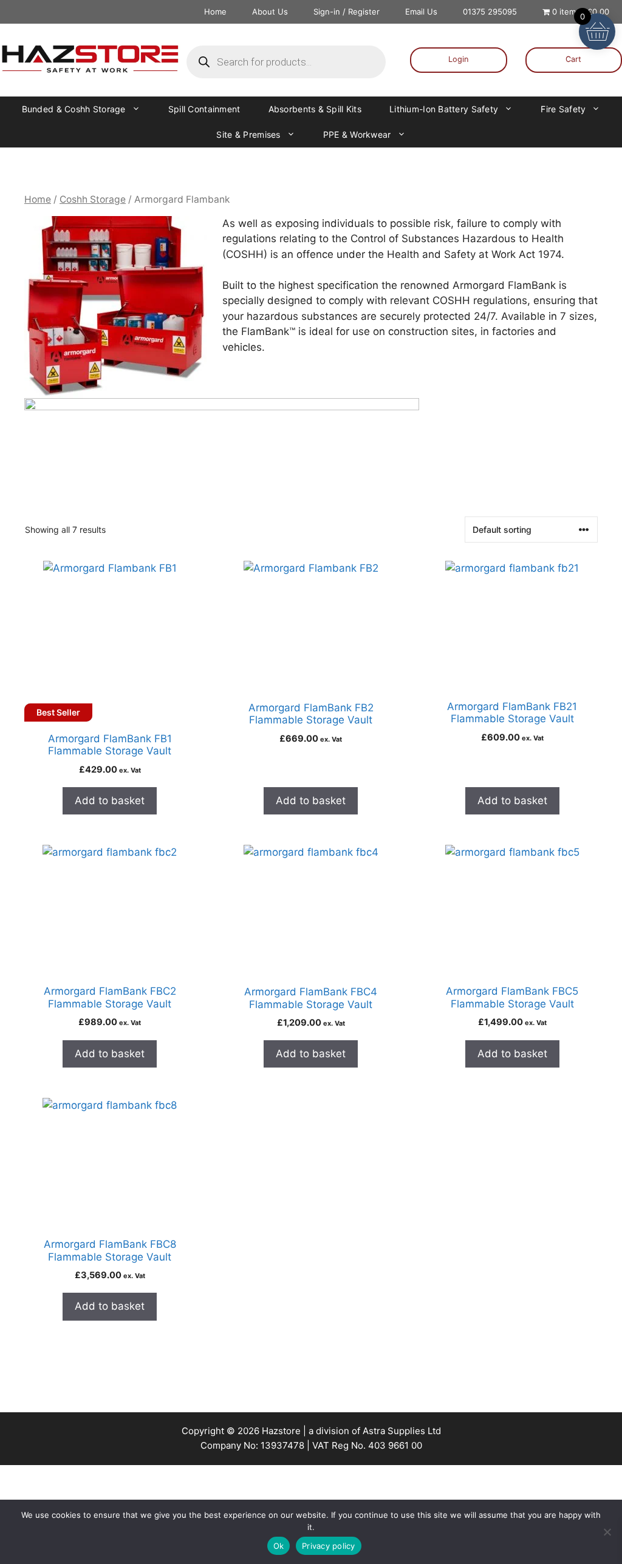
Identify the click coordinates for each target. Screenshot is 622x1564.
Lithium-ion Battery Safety (443, 109)
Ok (278, 1546)
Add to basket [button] (110, 800)
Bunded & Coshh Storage (74, 109)
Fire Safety (563, 109)
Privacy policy (328, 1546)
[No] (607, 1532)
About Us (270, 11)
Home (215, 11)
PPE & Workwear (357, 134)
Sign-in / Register (346, 11)
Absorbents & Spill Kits (314, 109)
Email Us (421, 11)
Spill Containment (204, 109)
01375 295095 (490, 11)
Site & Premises (248, 134)
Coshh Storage (93, 199)
